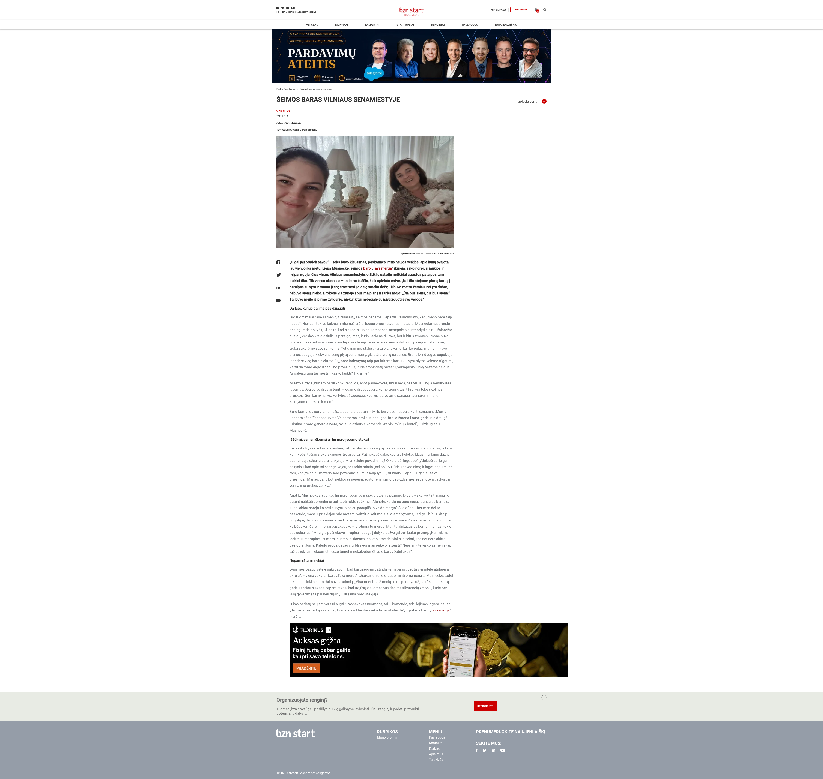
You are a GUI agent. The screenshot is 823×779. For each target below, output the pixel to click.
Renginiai (438, 24)
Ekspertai (372, 24)
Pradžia (279, 89)
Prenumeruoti (499, 10)
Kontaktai (436, 743)
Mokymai (341, 24)
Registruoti (485, 706)
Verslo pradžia (291, 89)
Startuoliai (405, 24)
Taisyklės (436, 760)
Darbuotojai (292, 129)
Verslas (312, 24)
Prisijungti (520, 10)
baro (367, 268)
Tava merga (382, 268)
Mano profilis (387, 737)
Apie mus (436, 754)
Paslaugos (470, 24)
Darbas (434, 748)
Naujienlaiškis (506, 24)
